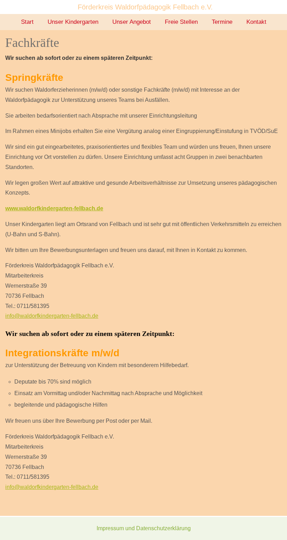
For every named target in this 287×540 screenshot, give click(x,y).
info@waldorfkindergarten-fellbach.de (51, 316)
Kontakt (256, 22)
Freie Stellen (181, 22)
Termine (222, 22)
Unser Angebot (131, 22)
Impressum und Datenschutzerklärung (144, 528)
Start (27, 22)
